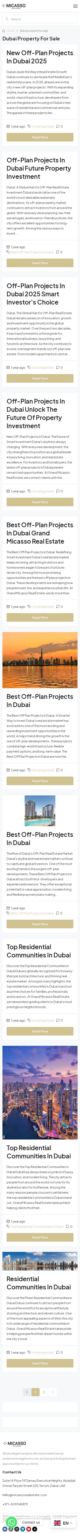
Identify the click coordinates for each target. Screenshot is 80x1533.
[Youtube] (28, 1529)
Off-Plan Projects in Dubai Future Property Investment (39, 168)
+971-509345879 (15, 1504)
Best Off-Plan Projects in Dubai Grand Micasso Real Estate (40, 533)
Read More (40, 137)
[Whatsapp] (11, 1522)
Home (11, 30)
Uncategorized (43, 126)
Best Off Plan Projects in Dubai (32, 252)
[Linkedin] (22, 1529)
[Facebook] (4, 1529)
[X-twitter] (34, 1529)
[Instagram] (16, 1529)
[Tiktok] (10, 1529)
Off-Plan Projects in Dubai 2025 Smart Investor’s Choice (36, 294)
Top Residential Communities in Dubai (37, 1226)
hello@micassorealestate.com (24, 1495)
